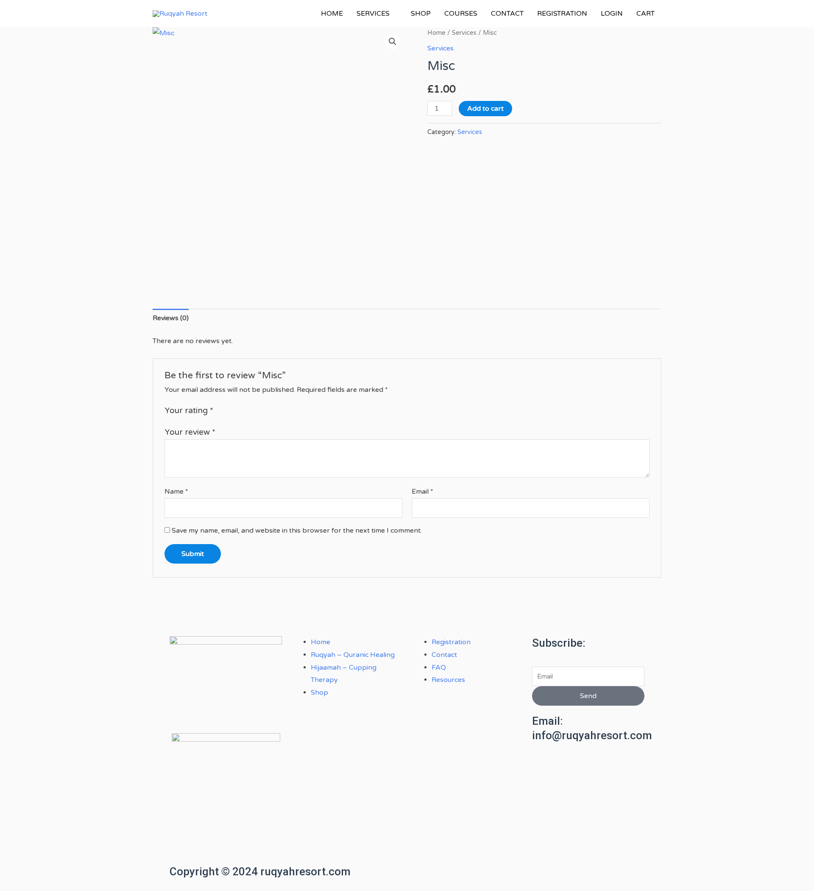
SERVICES (373, 13)
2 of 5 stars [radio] (231, 410)
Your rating (188, 410)
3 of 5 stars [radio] (241, 410)
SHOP (421, 13)
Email (422, 491)
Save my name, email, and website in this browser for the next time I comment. (297, 530)
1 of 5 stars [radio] (221, 410)
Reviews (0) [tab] (171, 318)
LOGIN (612, 13)
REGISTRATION (562, 13)
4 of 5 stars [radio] (251, 410)
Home (436, 32)
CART (645, 13)
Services (464, 32)
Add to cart (485, 108)
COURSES (460, 13)
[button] (392, 41)
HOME (332, 13)
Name (176, 491)
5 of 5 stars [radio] (260, 410)
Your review (189, 432)
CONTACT (507, 13)
